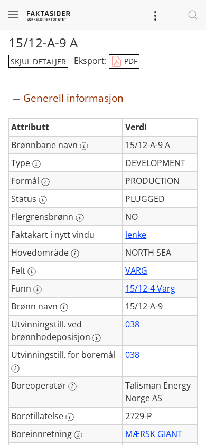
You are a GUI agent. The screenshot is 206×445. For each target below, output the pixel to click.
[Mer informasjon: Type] (36, 164)
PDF (129, 61)
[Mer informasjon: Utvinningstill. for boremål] (15, 368)
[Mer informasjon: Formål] (45, 182)
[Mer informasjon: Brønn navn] (64, 307)
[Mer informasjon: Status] (43, 200)
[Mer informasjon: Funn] (37, 289)
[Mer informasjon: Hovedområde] (75, 253)
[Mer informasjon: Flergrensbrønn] (80, 218)
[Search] (193, 15)
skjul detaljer (38, 61)
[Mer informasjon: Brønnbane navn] (84, 146)
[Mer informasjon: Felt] (31, 271)
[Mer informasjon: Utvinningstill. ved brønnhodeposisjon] (96, 338)
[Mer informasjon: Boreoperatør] (72, 386)
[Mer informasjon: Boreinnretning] (78, 435)
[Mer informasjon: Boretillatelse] (69, 417)
